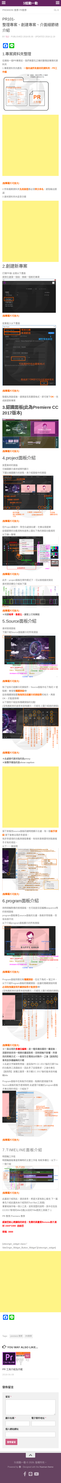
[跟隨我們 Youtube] (36, 1474)
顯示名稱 (10, 1418)
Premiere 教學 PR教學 (14, 10)
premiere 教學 (16, 1336)
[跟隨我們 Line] (30, 1474)
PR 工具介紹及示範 (12, 1369)
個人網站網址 (12, 1429)
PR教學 (28, 1336)
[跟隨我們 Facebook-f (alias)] (25, 1474)
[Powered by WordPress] (20, 1467)
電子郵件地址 (38, 1418)
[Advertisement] (30, 145)
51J (7, 36)
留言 (8, 1396)
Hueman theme (46, 1467)
